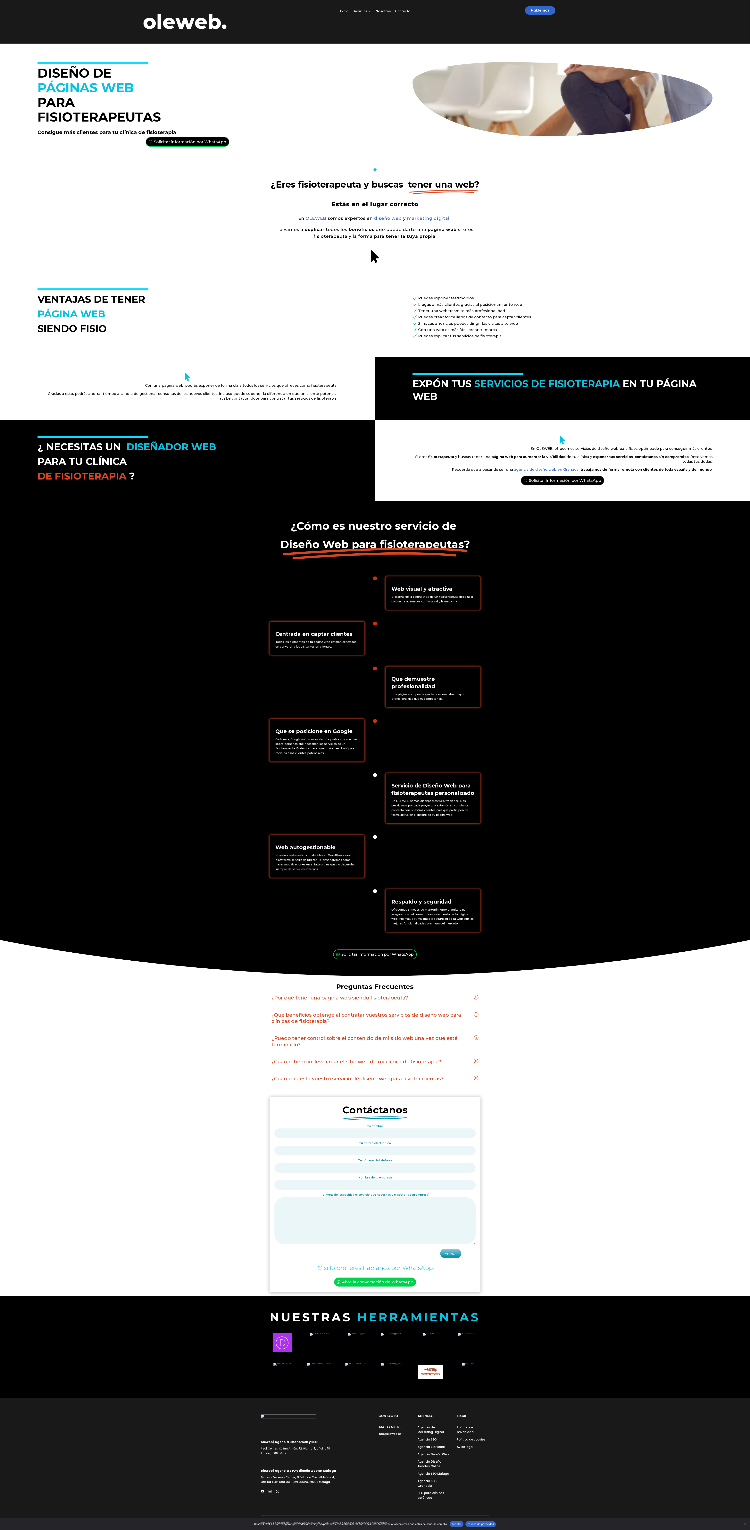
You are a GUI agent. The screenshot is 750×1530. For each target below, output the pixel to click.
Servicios (360, 11)
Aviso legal (465, 1447)
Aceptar (457, 1524)
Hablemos (540, 10)
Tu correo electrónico (375, 1143)
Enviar (450, 1253)
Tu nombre (375, 1126)
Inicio (344, 11)
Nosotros (383, 11)
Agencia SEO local (431, 1447)
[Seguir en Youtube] (262, 1491)
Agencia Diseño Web (433, 1454)
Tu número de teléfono (375, 1160)
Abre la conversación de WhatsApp (377, 1282)
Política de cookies (471, 1439)
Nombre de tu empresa (375, 1177)
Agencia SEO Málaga (433, 1474)
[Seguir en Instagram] (270, 1491)
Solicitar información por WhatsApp (190, 142)
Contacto (402, 11)
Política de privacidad (480, 1524)
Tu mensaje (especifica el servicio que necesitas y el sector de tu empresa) (375, 1194)
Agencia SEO (427, 1439)
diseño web (387, 218)
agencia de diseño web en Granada (546, 469)
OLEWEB (316, 218)
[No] (745, 1524)
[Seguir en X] (277, 1491)
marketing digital (428, 218)
